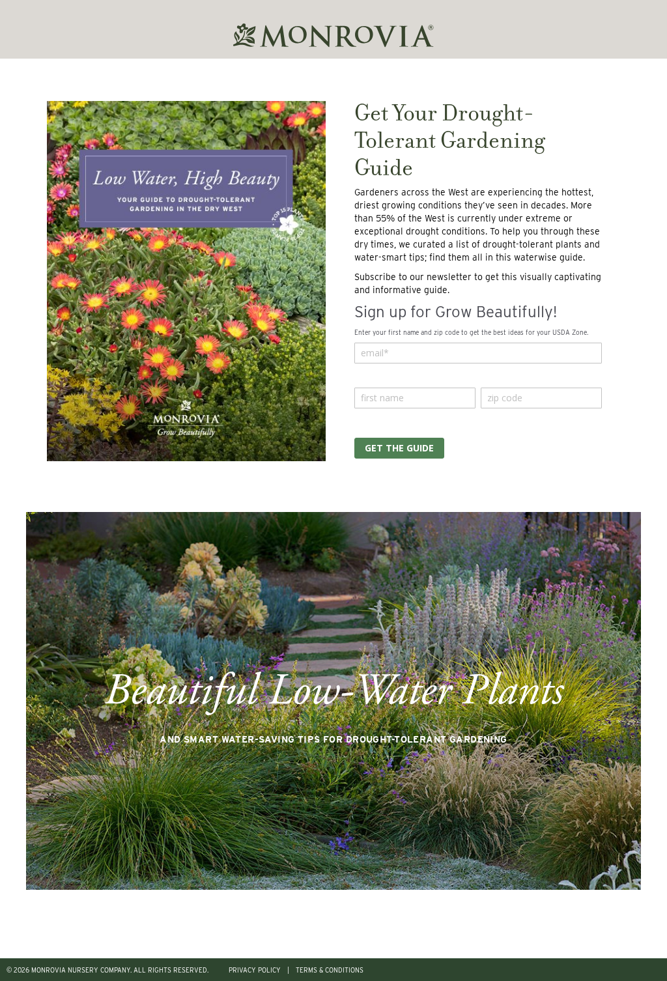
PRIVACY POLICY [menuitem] (255, 970)
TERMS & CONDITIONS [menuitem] (329, 970)
